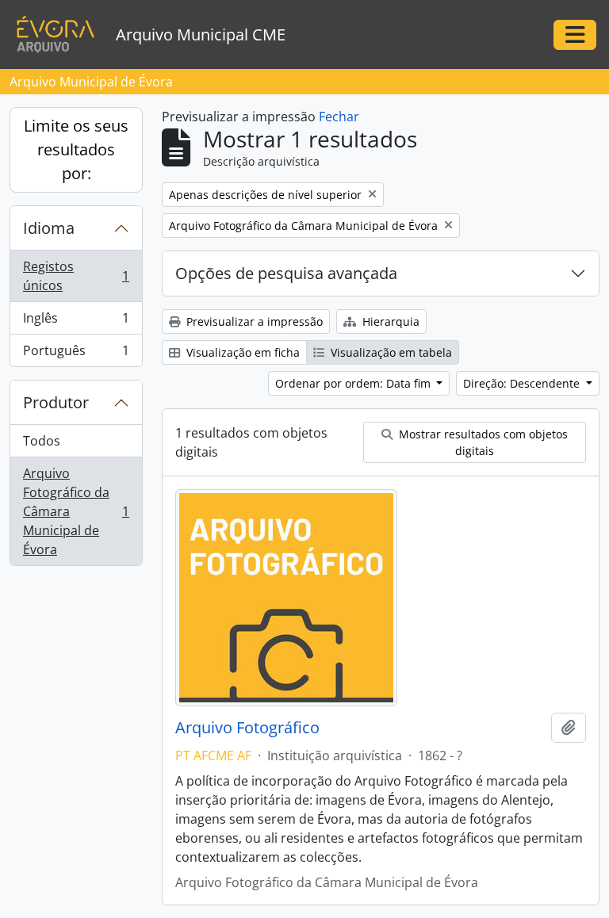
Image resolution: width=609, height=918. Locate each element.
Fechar (339, 116)
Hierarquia (389, 321)
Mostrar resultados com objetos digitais (482, 442)
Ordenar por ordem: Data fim (354, 383)
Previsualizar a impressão (253, 321)
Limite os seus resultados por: (76, 149)
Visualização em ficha (241, 352)
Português (75, 354)
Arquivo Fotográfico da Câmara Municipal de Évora (75, 511)
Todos (41, 440)
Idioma (49, 228)
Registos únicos (75, 276)
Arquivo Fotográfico (247, 727)
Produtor (56, 402)
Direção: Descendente (523, 383)
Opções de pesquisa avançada (286, 273)
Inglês (75, 322)
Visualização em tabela (389, 352)
